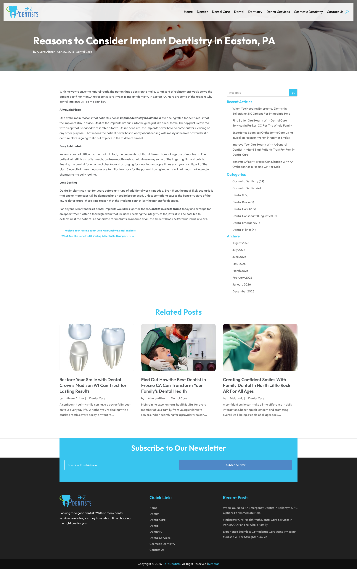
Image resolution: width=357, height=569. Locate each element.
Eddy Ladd (236, 398)
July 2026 (238, 250)
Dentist (202, 12)
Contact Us (335, 12)
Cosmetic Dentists (244, 188)
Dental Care (221, 12)
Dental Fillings (241, 229)
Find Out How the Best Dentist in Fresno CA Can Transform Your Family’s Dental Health (173, 385)
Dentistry (255, 12)
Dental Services (278, 12)
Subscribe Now (235, 465)
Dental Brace (241, 202)
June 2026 (239, 257)
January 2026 (241, 284)
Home (188, 12)
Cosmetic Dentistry (308, 12)
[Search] (293, 93)
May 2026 (239, 264)
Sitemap (213, 564)
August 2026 (240, 243)
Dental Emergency (244, 223)
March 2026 (240, 270)
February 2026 (242, 277)
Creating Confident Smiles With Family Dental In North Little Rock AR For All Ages (256, 385)
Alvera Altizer (46, 51)
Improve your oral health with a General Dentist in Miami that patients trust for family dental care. (263, 149)
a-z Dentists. (173, 564)
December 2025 (243, 291)
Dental (239, 12)
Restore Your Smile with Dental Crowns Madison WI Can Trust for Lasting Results (93, 385)
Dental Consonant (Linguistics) (252, 216)
